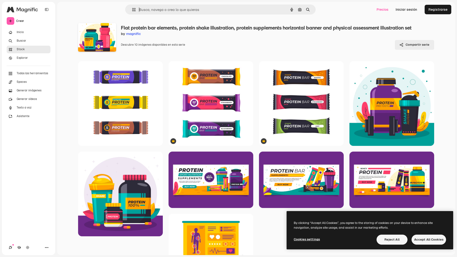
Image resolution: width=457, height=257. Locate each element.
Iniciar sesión (406, 9)
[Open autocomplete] (132, 9)
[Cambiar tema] (27, 247)
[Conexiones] (10, 247)
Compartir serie (417, 45)
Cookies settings (307, 239)
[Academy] (19, 247)
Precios (382, 9)
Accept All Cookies (428, 239)
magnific (133, 33)
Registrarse (437, 9)
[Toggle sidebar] (46, 9)
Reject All (392, 239)
